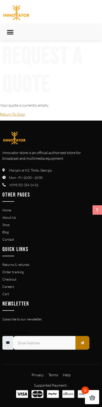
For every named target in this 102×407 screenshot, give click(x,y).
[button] (10, 32)
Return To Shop (12, 114)
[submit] (82, 343)
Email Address (15, 332)
